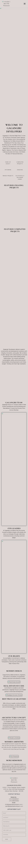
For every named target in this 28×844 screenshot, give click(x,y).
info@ (6, 804)
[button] (24, 3)
